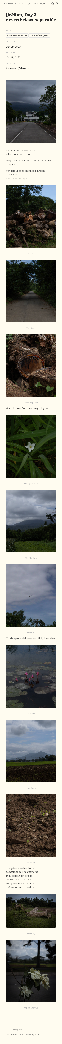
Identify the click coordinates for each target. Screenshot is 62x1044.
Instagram (17, 1029)
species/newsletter (17, 35)
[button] (31, 111)
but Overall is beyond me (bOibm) (42, 3)
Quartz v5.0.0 (25, 1034)
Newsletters (14, 3)
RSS (8, 1029)
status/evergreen (40, 35)
